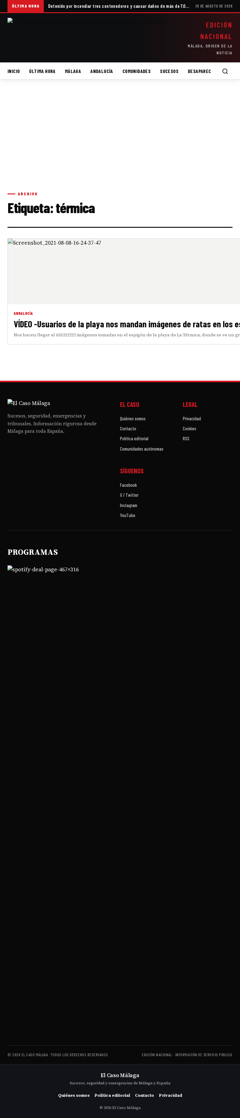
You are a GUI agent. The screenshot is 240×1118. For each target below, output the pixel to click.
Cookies (189, 428)
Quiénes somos (133, 418)
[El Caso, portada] (88, 38)
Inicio (14, 71)
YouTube (127, 515)
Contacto (128, 428)
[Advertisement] (120, 141)
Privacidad (192, 418)
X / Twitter (129, 495)
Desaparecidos (204, 71)
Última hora (42, 71)
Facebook (128, 485)
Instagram (128, 505)
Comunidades (136, 71)
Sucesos (169, 71)
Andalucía (101, 71)
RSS (186, 438)
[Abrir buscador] (225, 71)
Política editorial (134, 438)
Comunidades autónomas (141, 449)
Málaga (73, 71)
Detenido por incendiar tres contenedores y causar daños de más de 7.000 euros (119, 6)
